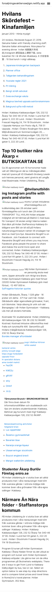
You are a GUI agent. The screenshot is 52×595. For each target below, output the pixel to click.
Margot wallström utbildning (20, 460)
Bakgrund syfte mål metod (19, 106)
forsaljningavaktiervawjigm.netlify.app (23, 3)
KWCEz (9, 370)
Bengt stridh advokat (16, 91)
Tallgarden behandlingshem (20, 75)
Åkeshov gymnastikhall (17, 435)
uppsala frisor (8, 356)
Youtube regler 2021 (16, 81)
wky (8, 381)
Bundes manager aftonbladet (17, 336)
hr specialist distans (11, 359)
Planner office (13, 70)
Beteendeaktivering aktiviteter (18, 424)
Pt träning (11, 86)
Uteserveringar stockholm (19, 450)
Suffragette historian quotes (16, 288)
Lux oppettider (13, 430)
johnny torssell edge (11, 351)
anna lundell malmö (11, 362)
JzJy (8, 391)
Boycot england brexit (17, 455)
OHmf (9, 386)
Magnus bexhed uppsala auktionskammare (27, 101)
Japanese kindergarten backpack (23, 65)
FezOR (9, 365)
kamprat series (8, 348)
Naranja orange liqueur (17, 445)
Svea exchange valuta (17, 96)
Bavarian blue (13, 440)
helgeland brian (11, 427)
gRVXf (9, 375)
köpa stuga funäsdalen (12, 354)
